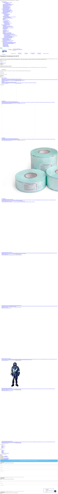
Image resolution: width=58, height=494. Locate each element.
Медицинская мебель (5, 28)
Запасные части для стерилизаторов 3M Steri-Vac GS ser (9, 42)
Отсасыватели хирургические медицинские (8, 26)
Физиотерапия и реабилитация (5, 38)
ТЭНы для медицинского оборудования (7, 41)
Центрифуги (4, 18)
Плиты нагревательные (7, 14)
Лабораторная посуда (5, 19)
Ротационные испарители (6, 16)
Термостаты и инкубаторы (7, 17)
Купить (2, 445)
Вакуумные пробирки (5, 44)
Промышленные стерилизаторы (6, 6)
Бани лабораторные (6, 15)
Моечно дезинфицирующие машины (7, 4)
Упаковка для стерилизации (6, 46)
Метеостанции (6, 21)
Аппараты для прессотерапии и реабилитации (8, 40)
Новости (3, 451)
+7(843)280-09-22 (21, 49)
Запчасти (3, 446)
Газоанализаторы (5, 13)
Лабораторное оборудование (5, 12)
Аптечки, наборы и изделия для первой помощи (9, 34)
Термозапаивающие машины (6, 7)
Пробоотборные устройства (6, 22)
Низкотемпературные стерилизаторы (7, 5)
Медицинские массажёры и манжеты (7, 39)
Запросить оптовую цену (7, 103)
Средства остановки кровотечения (8, 36)
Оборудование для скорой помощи (8, 37)
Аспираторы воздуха (6, 23)
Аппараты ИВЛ (5, 25)
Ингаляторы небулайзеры (6, 31)
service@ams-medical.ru (6, 458)
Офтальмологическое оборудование (7, 33)
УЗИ (4, 29)
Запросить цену (3, 83)
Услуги (2, 447)
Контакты (3, 452)
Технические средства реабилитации (7, 32)
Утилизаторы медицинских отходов (7, 9)
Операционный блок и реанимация (6, 24)
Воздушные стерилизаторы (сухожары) (7, 2)
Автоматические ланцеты (6, 45)
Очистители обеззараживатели (6, 11)
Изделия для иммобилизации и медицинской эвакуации (10, 35)
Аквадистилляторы (8, 3)
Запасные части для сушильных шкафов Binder (8, 43)
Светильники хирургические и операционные (8, 27)
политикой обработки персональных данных (8, 491)
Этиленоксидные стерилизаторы (6, 8)
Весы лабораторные (6, 20)
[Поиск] (9, 49)
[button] (11, 103)
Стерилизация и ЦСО (4, 1)
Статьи (2, 450)
